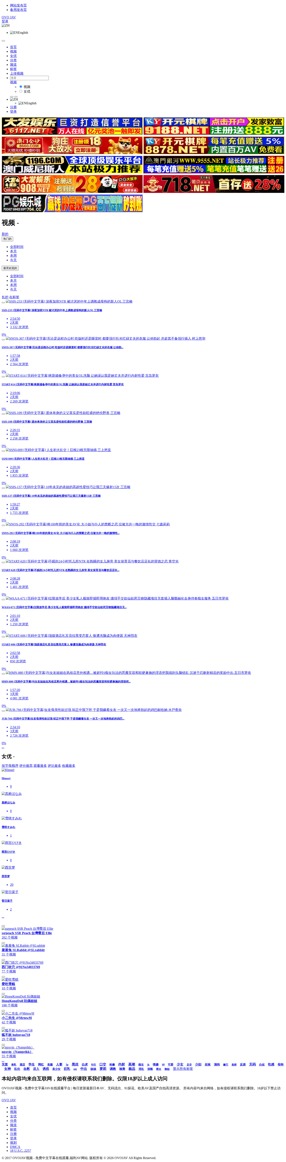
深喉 (150, 1068)
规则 (13, 1142)
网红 (41, 1064)
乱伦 (17, 1068)
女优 (13, 56)
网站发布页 (18, 5)
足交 (189, 1064)
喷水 (158, 1069)
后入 (36, 1068)
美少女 (56, 1068)
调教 (113, 1068)
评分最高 (26, 765)
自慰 (26, 1068)
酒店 (22, 1064)
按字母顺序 (10, 765)
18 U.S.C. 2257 (20, 1150)
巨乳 (67, 1068)
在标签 (14, 297)
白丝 (262, 1064)
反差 (243, 1064)
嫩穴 (225, 1064)
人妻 (59, 1064)
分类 (13, 60)
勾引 (93, 1064)
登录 (5, 21)
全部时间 (16, 247)
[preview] (3, 302)
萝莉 (103, 1068)
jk (148, 1064)
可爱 (170, 1064)
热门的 (7, 238)
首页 (13, 47)
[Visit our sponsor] (72, 133)
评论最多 (54, 765)
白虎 (85, 1064)
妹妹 (93, 1068)
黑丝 (75, 1064)
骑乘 (122, 1068)
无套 (5, 1064)
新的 (5, 234)
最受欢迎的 (10, 268)
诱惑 (46, 1068)
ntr (75, 1068)
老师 (234, 1064)
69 (163, 1064)
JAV (9, 17)
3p (67, 1064)
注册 (13, 107)
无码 (252, 1064)
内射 (121, 1064)
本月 (13, 251)
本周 (13, 255)
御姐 (167, 1069)
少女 (180, 1064)
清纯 (217, 1064)
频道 (13, 64)
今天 (13, 260)
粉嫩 (112, 1064)
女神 (7, 1068)
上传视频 (16, 73)
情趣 (156, 1064)
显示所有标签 (183, 1068)
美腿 (50, 1064)
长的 (5, 297)
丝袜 (208, 1064)
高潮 (131, 1064)
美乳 (13, 1064)
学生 (31, 1064)
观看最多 (40, 765)
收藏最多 (68, 765)
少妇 (198, 1064)
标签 (13, 69)
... (3, 747)
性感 (271, 1064)
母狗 (280, 1064)
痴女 (141, 1064)
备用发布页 (18, 10)
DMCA (15, 1147)
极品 (132, 1068)
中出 (83, 1068)
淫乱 (141, 1068)
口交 (102, 1064)
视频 (13, 51)
